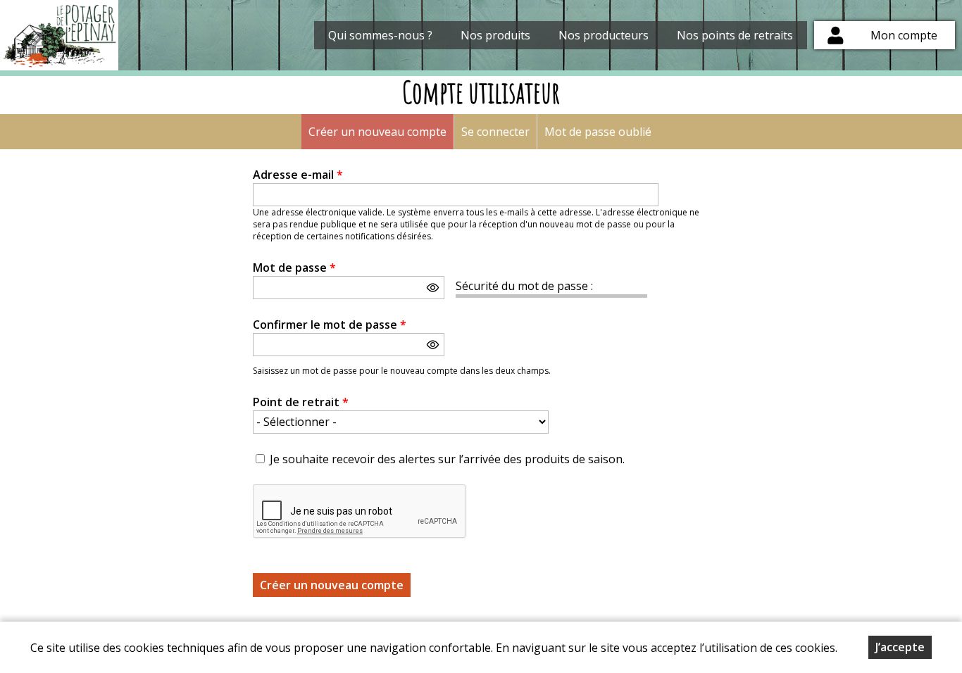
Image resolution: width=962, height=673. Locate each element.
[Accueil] (59, 35)
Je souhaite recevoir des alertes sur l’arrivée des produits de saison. (447, 459)
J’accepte (900, 647)
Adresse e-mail (298, 174)
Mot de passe (294, 267)
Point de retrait (301, 402)
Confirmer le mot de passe (329, 324)
